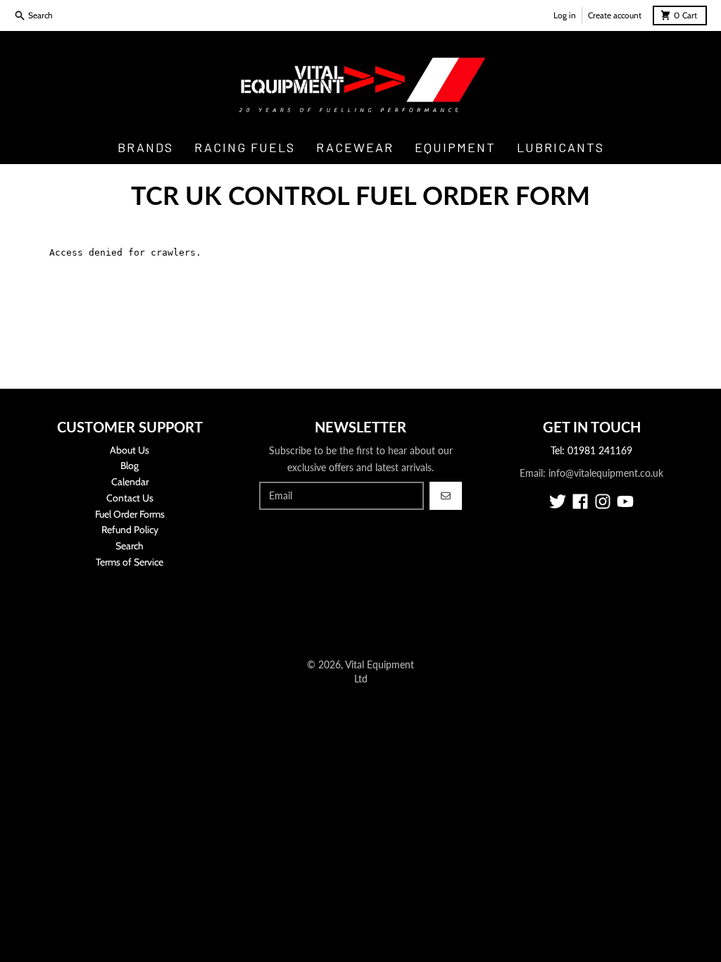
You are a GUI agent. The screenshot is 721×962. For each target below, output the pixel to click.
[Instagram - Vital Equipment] (602, 501)
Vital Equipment (379, 664)
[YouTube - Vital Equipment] (625, 501)
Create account (614, 15)
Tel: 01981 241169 (591, 450)
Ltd (361, 679)
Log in (564, 15)
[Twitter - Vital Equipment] (557, 501)
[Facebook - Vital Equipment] (580, 501)
